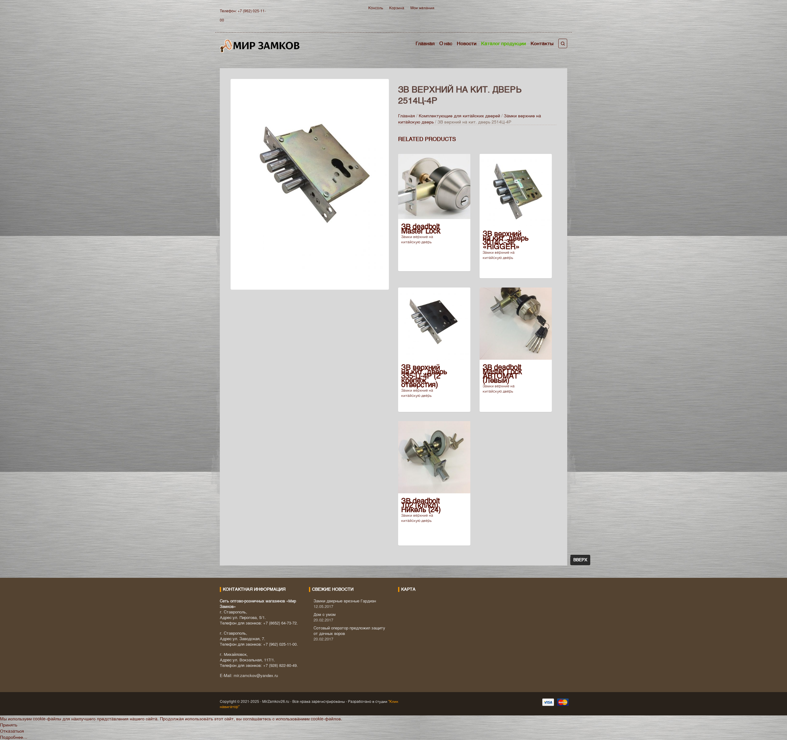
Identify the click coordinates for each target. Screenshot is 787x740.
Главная (425, 43)
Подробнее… (13, 737)
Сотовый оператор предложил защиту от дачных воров (349, 630)
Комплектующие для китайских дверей (459, 115)
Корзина (396, 7)
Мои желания (422, 7)
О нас (445, 43)
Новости (467, 43)
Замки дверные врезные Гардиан (345, 601)
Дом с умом (325, 614)
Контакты (542, 43)
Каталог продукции (503, 43)
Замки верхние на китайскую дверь (417, 239)
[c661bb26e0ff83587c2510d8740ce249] (310, 184)
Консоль (375, 7)
